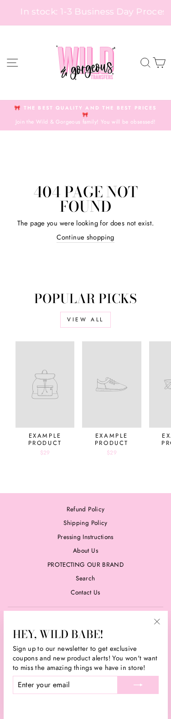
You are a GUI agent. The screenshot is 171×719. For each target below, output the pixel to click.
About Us (85, 550)
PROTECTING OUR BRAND (85, 564)
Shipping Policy (85, 522)
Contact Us (85, 592)
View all (85, 319)
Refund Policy (86, 509)
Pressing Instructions (85, 536)
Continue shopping (85, 237)
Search (85, 578)
